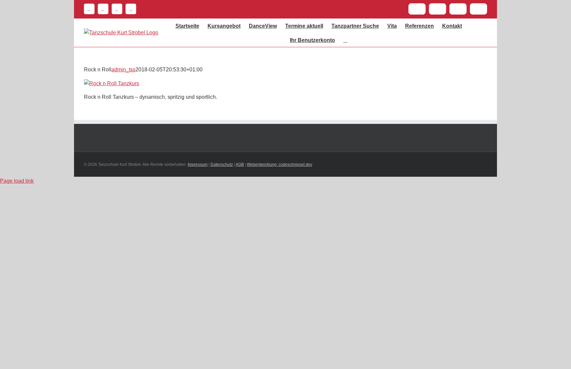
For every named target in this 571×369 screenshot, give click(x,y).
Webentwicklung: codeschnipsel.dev (279, 164)
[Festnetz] (89, 9)
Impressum (198, 164)
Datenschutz (221, 164)
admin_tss (123, 69)
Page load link (17, 181)
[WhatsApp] (115, 9)
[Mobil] (129, 9)
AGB (240, 164)
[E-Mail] (101, 9)
